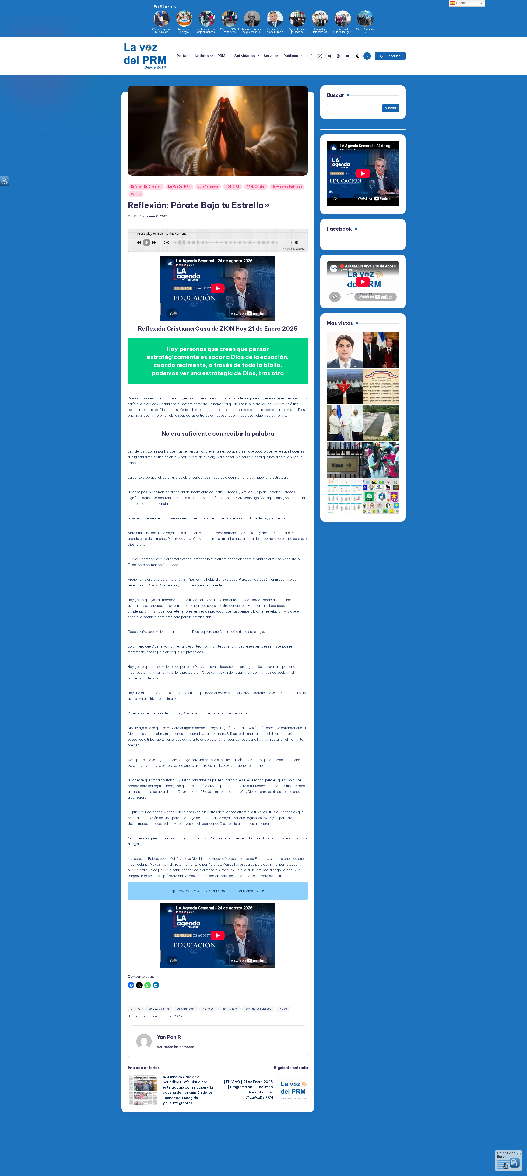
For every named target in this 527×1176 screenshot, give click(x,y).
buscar (391, 108)
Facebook (339, 229)
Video (283, 1008)
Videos (136, 194)
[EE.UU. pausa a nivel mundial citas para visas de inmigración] (345, 460)
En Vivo (136, 1008)
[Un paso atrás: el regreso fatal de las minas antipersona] (345, 386)
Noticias (208, 1008)
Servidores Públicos (287, 186)
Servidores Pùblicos (258, 1008)
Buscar (335, 95)
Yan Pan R (169, 1037)
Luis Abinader (208, 186)
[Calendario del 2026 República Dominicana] (345, 496)
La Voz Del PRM (179, 186)
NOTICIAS (232, 186)
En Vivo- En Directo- (146, 186)
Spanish (461, 3)
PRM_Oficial (256, 186)
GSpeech (300, 248)
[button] (390, 56)
